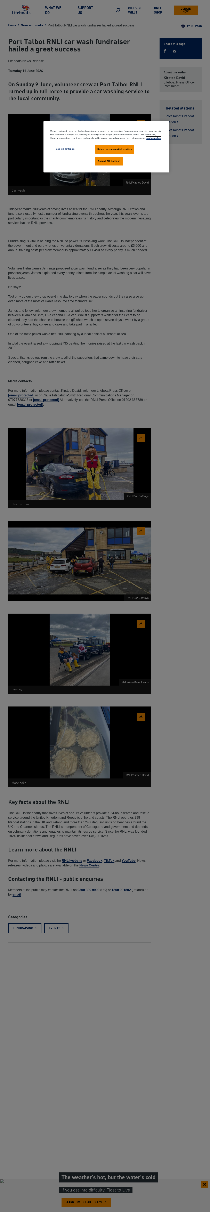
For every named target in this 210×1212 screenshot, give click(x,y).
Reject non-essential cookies (114, 149)
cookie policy (153, 138)
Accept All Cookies (109, 161)
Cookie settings (65, 149)
